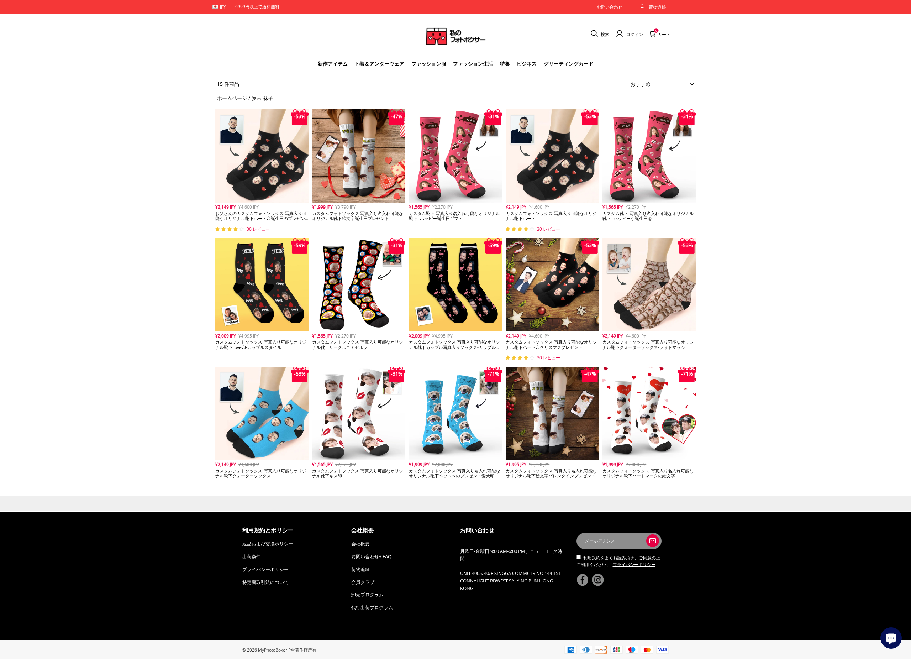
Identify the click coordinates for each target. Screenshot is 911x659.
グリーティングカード (569, 63)
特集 (505, 63)
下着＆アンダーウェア (379, 63)
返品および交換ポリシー (267, 543)
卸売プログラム (367, 594)
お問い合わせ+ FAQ (371, 556)
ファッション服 (428, 63)
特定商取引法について (265, 582)
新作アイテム (333, 63)
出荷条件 (251, 556)
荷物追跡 (657, 7)
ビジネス (527, 63)
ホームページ (232, 98)
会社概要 (360, 543)
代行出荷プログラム (372, 607)
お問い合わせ (609, 7)
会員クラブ (362, 582)
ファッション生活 (473, 63)
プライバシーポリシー (265, 569)
